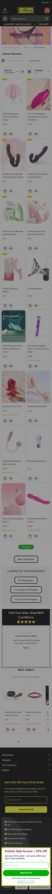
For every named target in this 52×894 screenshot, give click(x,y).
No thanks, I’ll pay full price (26, 882)
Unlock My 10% (26, 873)
